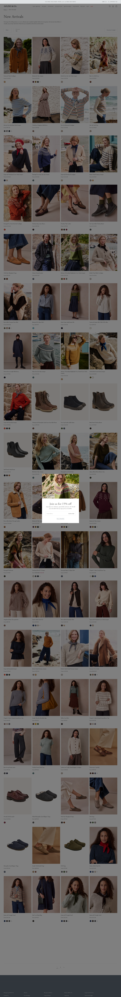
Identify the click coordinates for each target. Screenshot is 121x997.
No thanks (60, 518)
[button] (104, 2)
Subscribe (71, 513)
